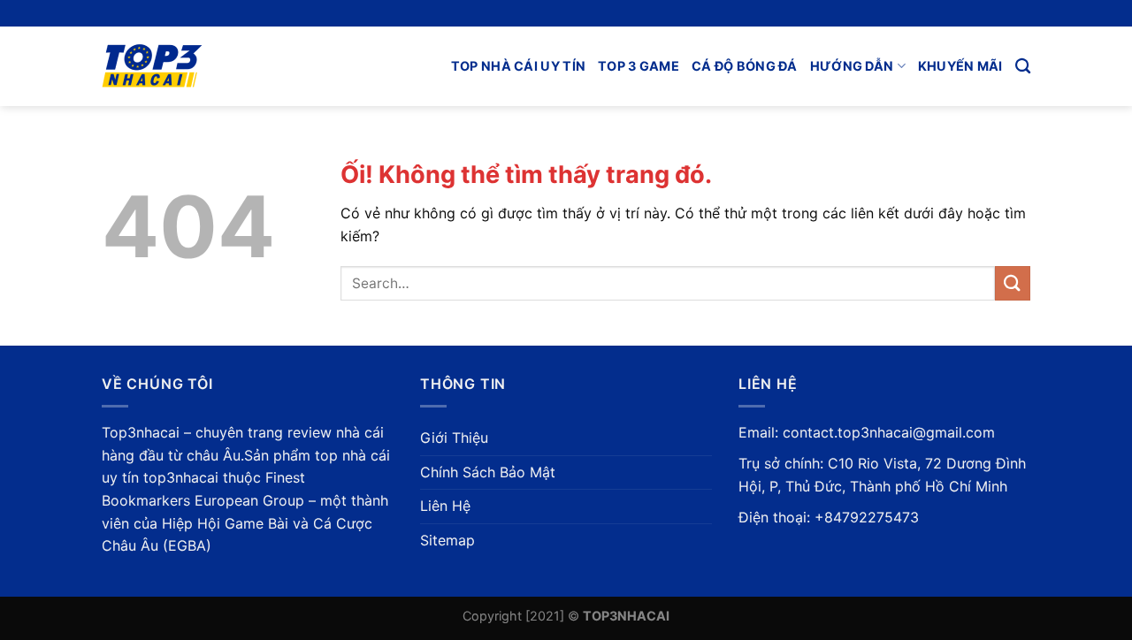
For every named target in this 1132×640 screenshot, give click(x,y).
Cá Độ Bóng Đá (745, 65)
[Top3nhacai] (191, 66)
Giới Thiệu (454, 437)
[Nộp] (1012, 283)
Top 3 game (638, 65)
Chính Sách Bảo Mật (487, 472)
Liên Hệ (445, 505)
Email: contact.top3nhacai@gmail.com (866, 432)
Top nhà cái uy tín (518, 65)
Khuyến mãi (960, 65)
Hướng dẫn (852, 65)
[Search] (1022, 67)
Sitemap (447, 540)
